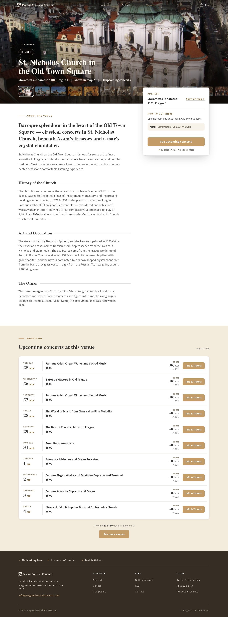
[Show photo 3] (58, 91)
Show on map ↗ (84, 80)
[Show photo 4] (75, 91)
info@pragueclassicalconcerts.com (39, 595)
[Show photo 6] (107, 91)
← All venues (26, 44)
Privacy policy (185, 585)
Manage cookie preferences (195, 610)
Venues (150, 5)
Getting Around (144, 580)
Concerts (105, 5)
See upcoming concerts (176, 141)
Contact (139, 591)
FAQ (137, 585)
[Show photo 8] (140, 91)
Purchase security (187, 591)
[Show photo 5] (91, 91)
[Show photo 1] (26, 91)
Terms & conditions (188, 580)
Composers (99, 591)
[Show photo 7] (124, 91)
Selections (128, 5)
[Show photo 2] (42, 91)
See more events (114, 534)
